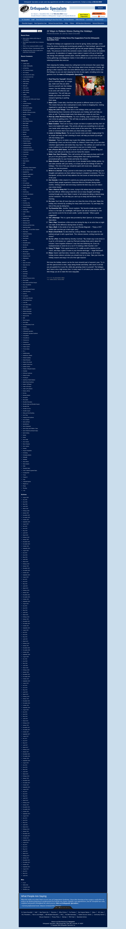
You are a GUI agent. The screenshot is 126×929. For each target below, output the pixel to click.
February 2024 (26, 563)
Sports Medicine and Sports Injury (30, 430)
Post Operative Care (40, 23)
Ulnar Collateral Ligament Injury (30, 470)
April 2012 (25, 875)
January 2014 (26, 831)
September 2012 (26, 866)
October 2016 (26, 758)
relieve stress (53, 279)
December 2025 (26, 515)
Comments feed (26, 887)
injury (24, 260)
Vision (24, 475)
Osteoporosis (26, 342)
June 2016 (25, 767)
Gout (24, 214)
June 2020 (25, 661)
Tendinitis (25, 459)
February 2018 (26, 723)
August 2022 (26, 603)
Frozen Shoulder (26, 205)
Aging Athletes (26, 79)
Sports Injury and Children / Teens (30, 428)
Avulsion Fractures (27, 103)
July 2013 (25, 844)
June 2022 (25, 608)
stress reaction (26, 446)
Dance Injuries (26, 161)
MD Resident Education (83, 23)
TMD (24, 466)
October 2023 (26, 572)
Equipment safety (26, 176)
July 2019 (25, 685)
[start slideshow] (54, 907)
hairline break (26, 218)
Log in (24, 882)
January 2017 (26, 751)
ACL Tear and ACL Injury (28, 74)
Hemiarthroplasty (26, 242)
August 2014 (26, 816)
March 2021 (25, 641)
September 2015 (26, 787)
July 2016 (25, 765)
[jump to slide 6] (66, 907)
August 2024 (26, 550)
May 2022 (25, 610)
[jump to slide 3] (61, 907)
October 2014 (26, 811)
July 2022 (25, 605)
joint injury (25, 271)
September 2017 (26, 734)
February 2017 (26, 749)
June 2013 (25, 846)
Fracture (24, 200)
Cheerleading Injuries (27, 138)
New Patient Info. (44, 912)
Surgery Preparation (27, 450)
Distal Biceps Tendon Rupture (29, 167)
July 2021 (25, 632)
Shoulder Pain (26, 406)
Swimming (25, 452)
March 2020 (25, 667)
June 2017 (25, 740)
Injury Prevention (27, 262)
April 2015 (25, 798)
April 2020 (25, 665)
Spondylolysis (26, 424)
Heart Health (25, 236)
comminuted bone (27, 145)
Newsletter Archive (82, 917)
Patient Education (98, 23)
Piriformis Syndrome (27, 373)
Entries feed (25, 885)
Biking (24, 116)
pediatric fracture (26, 366)
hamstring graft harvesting (28, 225)
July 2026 (25, 499)
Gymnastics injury (27, 216)
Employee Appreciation (28, 174)
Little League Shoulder (28, 298)
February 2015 (26, 802)
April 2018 (25, 718)
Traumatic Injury (26, 468)
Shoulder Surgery (27, 23)
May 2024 (25, 557)
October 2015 (26, 785)
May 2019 (25, 689)
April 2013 (25, 851)
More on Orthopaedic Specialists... (67, 903)
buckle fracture (26, 130)
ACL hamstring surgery (28, 70)
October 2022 (26, 599)
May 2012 (25, 873)
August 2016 (26, 762)
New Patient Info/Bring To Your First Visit (49, 20)
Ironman (25, 267)
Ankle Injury (26, 83)
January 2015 (26, 804)
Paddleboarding (26, 353)
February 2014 (26, 829)
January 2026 (26, 513)
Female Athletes (26, 187)
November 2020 (26, 650)
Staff (32, 20)
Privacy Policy (56, 917)
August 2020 (26, 656)
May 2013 (25, 849)
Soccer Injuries (26, 419)
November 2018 (26, 703)
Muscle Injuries (26, 320)
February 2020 (26, 670)
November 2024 (26, 544)
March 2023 (25, 588)
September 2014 (26, 813)
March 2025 (25, 535)
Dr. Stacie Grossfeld (26, 912)
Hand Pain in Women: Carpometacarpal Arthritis (33, 48)
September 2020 (26, 654)
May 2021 (25, 636)
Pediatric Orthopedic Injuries (29, 368)
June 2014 (25, 820)
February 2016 (26, 776)
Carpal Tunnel (26, 136)
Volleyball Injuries (27, 481)
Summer (25, 448)
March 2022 (25, 614)
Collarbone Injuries (27, 143)
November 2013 (26, 835)
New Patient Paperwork (84, 15)
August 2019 (26, 683)
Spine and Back (26, 421)
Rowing (24, 393)
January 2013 (26, 858)
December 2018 (26, 701)
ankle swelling (26, 92)
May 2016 (25, 769)
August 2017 (26, 736)
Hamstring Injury (26, 227)
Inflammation (26, 258)
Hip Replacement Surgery (28, 249)
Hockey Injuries (26, 253)
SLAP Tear (25, 415)
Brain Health (25, 123)
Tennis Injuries (26, 463)
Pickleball (25, 371)
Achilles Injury (26, 63)
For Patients (72, 912)
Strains (24, 437)
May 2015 (25, 796)
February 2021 (26, 643)
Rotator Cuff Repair (27, 384)
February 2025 (26, 537)
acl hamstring (26, 68)
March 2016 (25, 774)
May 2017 (25, 743)
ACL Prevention (26, 914)
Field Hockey (26, 192)
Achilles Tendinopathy (28, 66)
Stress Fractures (26, 444)
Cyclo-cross (25, 158)
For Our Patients (69, 20)
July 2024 (25, 552)
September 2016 (26, 760)
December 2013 (26, 833)
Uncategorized (26, 472)
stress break (25, 439)
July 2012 (25, 871)
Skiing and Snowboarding (28, 413)
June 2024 (25, 555)
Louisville (25, 302)
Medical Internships (27, 311)
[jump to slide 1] (58, 907)
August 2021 (26, 630)
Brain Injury (25, 125)
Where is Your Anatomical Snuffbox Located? (33, 46)
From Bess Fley (26, 203)
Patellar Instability (27, 357)
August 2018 (26, 709)
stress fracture (26, 441)
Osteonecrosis (26, 340)
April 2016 (25, 771)
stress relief (61, 279)
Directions (54, 912)
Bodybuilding (26, 119)
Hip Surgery (25, 251)
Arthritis (25, 94)
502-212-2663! (97, 2)
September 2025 (26, 521)
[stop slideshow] (71, 907)
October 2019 (26, 678)
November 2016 (26, 756)
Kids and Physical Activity (29, 278)
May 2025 (25, 530)
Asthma (24, 101)
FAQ (62, 914)
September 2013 (26, 840)
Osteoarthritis (26, 335)
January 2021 (26, 645)
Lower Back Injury (27, 304)
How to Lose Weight (37, 914)
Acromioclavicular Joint (28, 77)
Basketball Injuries (27, 110)
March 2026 (25, 508)
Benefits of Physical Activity (29, 112)
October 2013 (26, 838)
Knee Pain (25, 287)
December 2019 (26, 674)
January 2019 (26, 698)
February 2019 (26, 696)
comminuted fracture (27, 147)
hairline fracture (26, 220)
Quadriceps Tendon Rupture (29, 379)
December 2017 (26, 727)
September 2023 (26, 575)
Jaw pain (25, 269)
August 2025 (26, 524)
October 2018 (26, 705)
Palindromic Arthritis (27, 355)
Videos (72, 23)
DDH (24, 163)
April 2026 (25, 506)
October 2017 (26, 731)
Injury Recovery (26, 265)
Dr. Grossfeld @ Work (58, 277)
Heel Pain (25, 240)
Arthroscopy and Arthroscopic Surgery (31, 99)
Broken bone (26, 127)
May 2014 (25, 822)
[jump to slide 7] (68, 907)
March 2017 (25, 747)
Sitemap (64, 917)
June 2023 (25, 581)
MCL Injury (25, 307)
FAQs (66, 23)
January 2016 (26, 778)
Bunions (25, 132)
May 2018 (25, 716)
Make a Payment (97, 13)
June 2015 (25, 793)
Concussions (26, 152)
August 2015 (26, 789)
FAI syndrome (26, 183)
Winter (24, 486)
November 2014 (26, 809)
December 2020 (26, 647)
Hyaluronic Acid (26, 256)
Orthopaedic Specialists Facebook (30, 333)
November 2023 (26, 570)
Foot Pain (25, 196)
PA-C (24, 351)
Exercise (25, 180)
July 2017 (25, 738)
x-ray (24, 490)
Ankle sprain (26, 88)
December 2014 (26, 807)
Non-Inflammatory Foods (28, 324)
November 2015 (26, 782)
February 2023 (26, 590)
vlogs (24, 479)
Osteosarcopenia (26, 344)
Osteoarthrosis (26, 337)
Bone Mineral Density (28, 121)
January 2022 (26, 619)
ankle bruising (26, 81)
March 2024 (25, 561)
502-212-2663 (58, 14)
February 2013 (26, 855)
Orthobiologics (26, 329)
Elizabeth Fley (26, 172)
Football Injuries (26, 198)
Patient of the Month (27, 362)
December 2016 (26, 754)
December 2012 (26, 860)
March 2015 (25, 800)
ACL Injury (101, 912)
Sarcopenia (25, 397)
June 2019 (25, 687)
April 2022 (25, 612)
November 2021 (26, 623)
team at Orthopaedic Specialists (71, 74)
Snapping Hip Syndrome (28, 417)
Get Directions (98, 20)
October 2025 (26, 519)
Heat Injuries (26, 238)
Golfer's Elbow (26, 211)
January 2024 (26, 566)
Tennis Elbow (26, 461)
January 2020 (26, 672)
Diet (24, 165)
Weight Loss (25, 483)
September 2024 (26, 548)
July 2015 (25, 791)
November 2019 (26, 676)
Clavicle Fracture (26, 141)
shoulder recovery (27, 408)
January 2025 (26, 539)
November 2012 (26, 862)
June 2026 (25, 502)
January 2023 (26, 592)
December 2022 (26, 594)
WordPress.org (26, 889)
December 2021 (26, 621)
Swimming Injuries (27, 455)
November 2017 (26, 729)
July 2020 (25, 659)
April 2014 (25, 824)
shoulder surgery (26, 410)
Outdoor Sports (26, 346)
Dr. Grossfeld (26, 20)
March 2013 (25, 853)
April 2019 (25, 692)
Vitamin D (25, 477)
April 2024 (25, 559)
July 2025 (25, 526)
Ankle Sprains (26, 90)
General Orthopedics (27, 207)
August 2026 (26, 497)
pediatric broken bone (27, 364)
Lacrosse (25, 293)
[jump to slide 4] (63, 907)
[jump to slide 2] (60, 907)
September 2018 (26, 707)
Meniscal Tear (26, 315)
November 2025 (26, 517)
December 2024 (26, 541)
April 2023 (25, 586)
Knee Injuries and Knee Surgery (30, 282)
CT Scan (25, 156)
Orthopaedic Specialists (28, 331)
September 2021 (26, 628)
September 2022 (26, 601)
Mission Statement (44, 917)
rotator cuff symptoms (27, 388)
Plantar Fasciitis (26, 375)
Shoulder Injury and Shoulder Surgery (31, 404)
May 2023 (25, 583)
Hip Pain (25, 247)
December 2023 (26, 568)
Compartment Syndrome (28, 150)
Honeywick (71, 921)
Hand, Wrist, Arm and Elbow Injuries (31, 229)
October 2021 (26, 625)
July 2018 (25, 712)
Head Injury (25, 231)
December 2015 (26, 780)
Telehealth (25, 457)
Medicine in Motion (27, 313)
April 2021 (25, 639)
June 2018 (25, 714)
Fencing (24, 189)
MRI (24, 318)
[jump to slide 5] (64, 907)
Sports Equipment (27, 426)
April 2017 (25, 745)
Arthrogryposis (26, 96)
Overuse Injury (26, 349)
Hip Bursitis (25, 245)
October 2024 (26, 546)
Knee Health (25, 280)
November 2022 (26, 597)
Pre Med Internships (70, 914)
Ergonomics (25, 178)
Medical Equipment (27, 309)
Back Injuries (26, 105)
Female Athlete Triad (27, 185)
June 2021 (25, 634)
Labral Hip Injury (27, 291)
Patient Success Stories (56, 23)
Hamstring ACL (26, 222)
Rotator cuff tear (26, 391)
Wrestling (25, 488)
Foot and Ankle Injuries (28, 194)
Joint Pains (25, 273)
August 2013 (26, 842)
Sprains (24, 435)
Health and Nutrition (27, 234)
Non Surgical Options (83, 912)
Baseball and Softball (27, 108)
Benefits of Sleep (26, 114)
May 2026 (25, 504)
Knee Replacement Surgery (29, 289)
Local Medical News (27, 300)
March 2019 (25, 694)
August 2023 (26, 577)
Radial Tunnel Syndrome (28, 382)
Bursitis (24, 134)
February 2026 (26, 510)
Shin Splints (25, 399)
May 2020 (25, 663)
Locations (89, 20)
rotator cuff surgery (27, 386)
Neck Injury (25, 322)
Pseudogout (25, 377)
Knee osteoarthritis (27, 284)
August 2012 (26, 869)
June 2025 (25, 528)
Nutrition (25, 326)
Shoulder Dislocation (27, 402)
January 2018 (26, 725)
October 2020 (26, 652)
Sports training (26, 433)
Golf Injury (25, 209)
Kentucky (25, 276)
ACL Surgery (26, 72)
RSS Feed (71, 917)
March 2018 (25, 720)
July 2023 (25, 579)
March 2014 (25, 827)
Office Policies (80, 20)
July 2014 (25, 818)
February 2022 (26, 617)
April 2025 (25, 533)
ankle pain (25, 85)
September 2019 (26, 681)
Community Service (99, 914)
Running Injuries (26, 395)
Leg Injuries (25, 295)
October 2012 (26, 864)
